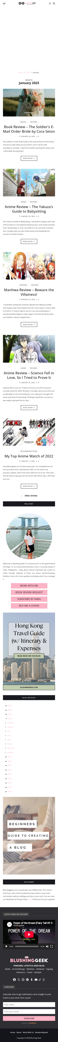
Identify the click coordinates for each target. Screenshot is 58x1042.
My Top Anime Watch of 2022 (29, 456)
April (9, 739)
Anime (23, 202)
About (18, 1032)
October (10, 723)
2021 (10, 761)
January (10, 752)
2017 (10, 774)
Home (12, 1032)
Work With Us (28, 1032)
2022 (10, 756)
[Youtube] (36, 979)
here (29, 899)
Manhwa (23, 285)
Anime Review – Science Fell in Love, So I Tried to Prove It (29, 375)
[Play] (6, 946)
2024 (10, 714)
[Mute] (47, 946)
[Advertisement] (29, 37)
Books (23, 122)
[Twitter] (18, 979)
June (9, 735)
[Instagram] (23, 979)
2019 (10, 765)
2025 (10, 710)
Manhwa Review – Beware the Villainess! (29, 292)
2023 (10, 718)
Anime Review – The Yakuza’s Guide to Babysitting (29, 209)
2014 (10, 787)
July (8, 731)
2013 (10, 791)
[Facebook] (14, 979)
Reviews (33, 122)
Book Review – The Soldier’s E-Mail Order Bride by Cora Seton (29, 129)
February (11, 748)
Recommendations (29, 451)
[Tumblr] (31, 979)
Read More (28, 158)
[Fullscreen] (51, 946)
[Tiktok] (40, 980)
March (9, 744)
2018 (10, 770)
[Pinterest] (27, 979)
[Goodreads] (43, 979)
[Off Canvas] (4, 3)
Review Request (41, 1032)
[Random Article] (50, 3)
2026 (10, 705)
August (10, 727)
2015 (10, 783)
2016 (10, 778)
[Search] (54, 3)
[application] (29, 934)
